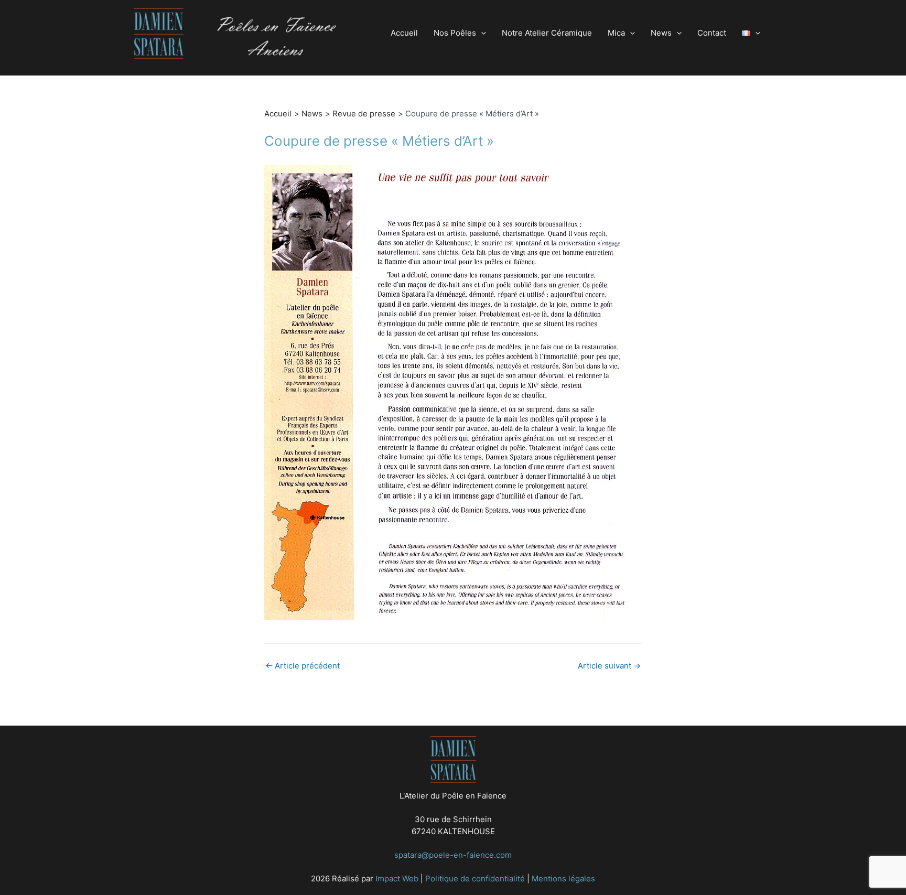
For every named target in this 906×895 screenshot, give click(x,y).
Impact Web (396, 878)
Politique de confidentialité (475, 878)
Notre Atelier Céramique (547, 33)
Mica (616, 33)
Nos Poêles (455, 33)
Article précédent (302, 666)
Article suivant (609, 666)
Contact (711, 33)
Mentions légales (563, 878)
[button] (481, 33)
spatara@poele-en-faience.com (453, 855)
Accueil (404, 33)
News (661, 33)
